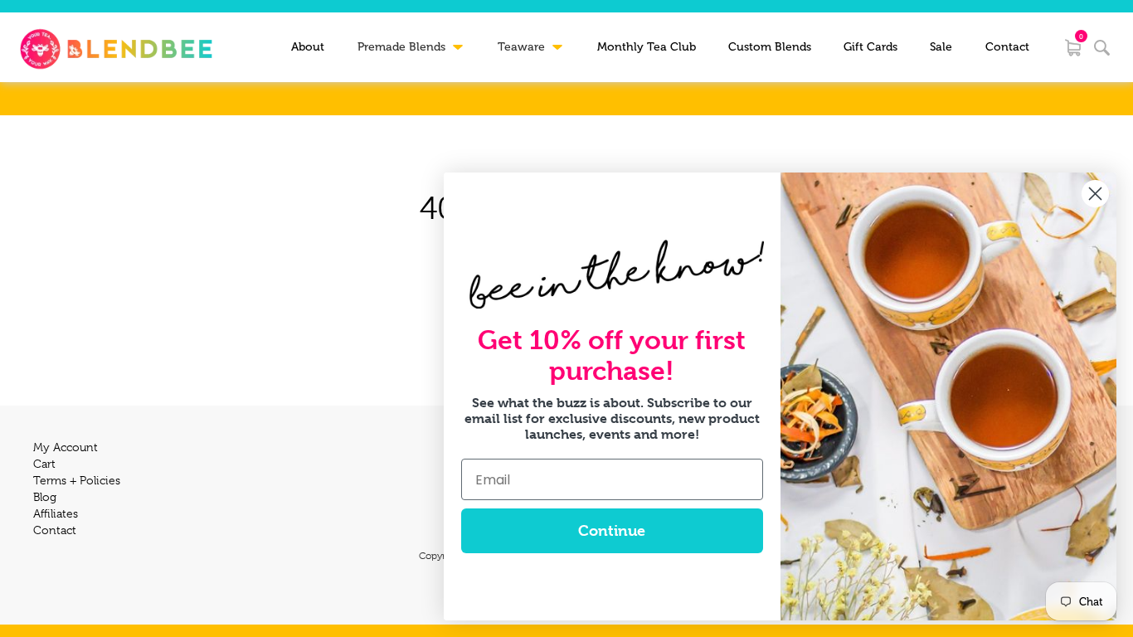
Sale (941, 47)
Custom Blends (769, 47)
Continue (611, 530)
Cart (44, 463)
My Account (65, 447)
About (307, 47)
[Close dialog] (1095, 193)
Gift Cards (870, 47)
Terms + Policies (76, 480)
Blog (44, 496)
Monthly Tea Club (646, 47)
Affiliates (55, 513)
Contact (1007, 47)
